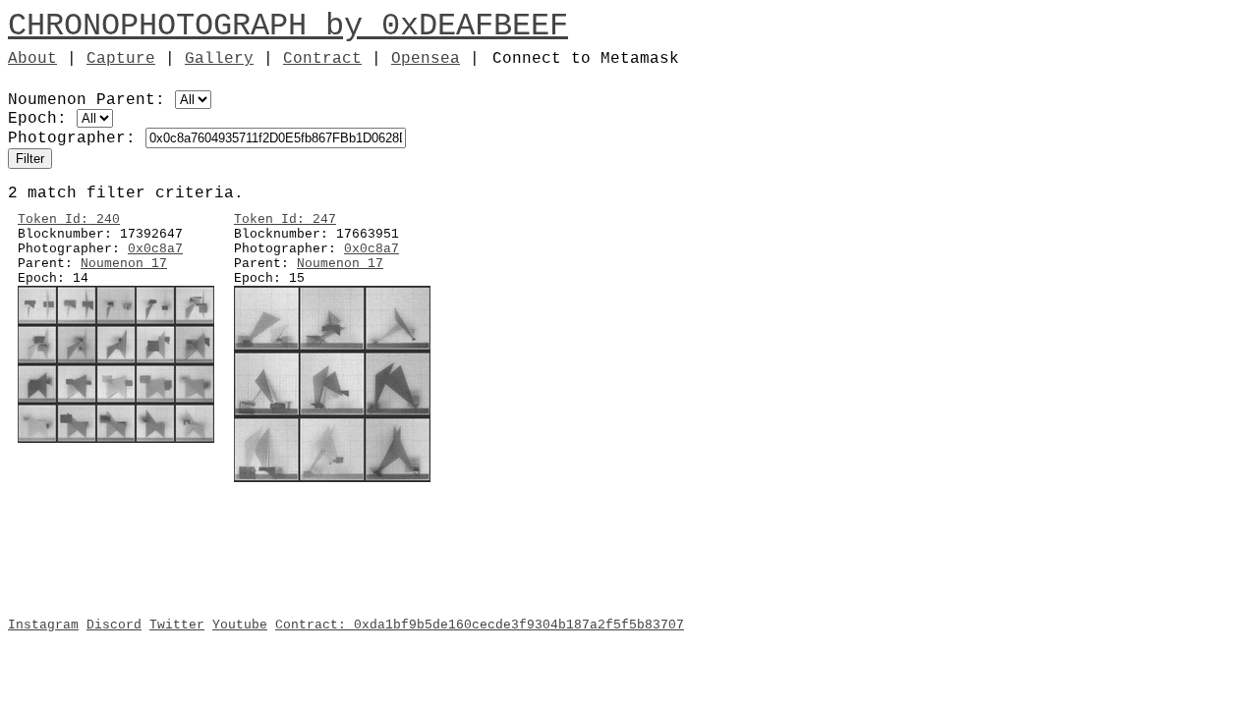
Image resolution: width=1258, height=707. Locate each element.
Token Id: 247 (285, 219)
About (32, 59)
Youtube (239, 625)
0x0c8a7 (155, 249)
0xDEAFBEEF (474, 26)
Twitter (176, 625)
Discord (114, 625)
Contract (322, 59)
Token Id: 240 (69, 219)
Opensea (425, 59)
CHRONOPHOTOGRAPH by (194, 26)
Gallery (219, 59)
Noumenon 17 (124, 263)
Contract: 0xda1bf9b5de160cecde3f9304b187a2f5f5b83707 (479, 625)
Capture (120, 59)
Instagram (43, 625)
